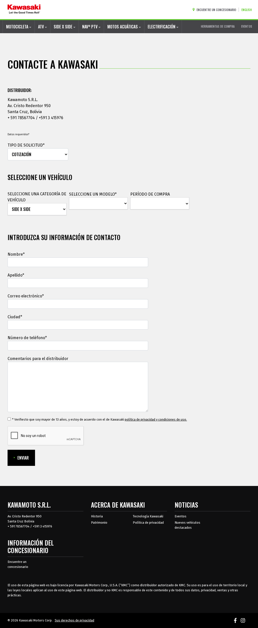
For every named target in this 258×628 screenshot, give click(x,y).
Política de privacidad (148, 522)
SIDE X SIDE (63, 27)
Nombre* (16, 254)
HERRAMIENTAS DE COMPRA (218, 26)
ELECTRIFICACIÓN (162, 27)
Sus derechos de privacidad (74, 620)
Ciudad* (15, 317)
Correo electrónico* (26, 296)
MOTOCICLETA (17, 27)
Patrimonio (99, 522)
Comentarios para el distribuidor (38, 358)
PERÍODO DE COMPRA (150, 194)
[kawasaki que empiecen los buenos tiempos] (24, 9)
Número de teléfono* (27, 337)
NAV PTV (90, 27)
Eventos (180, 516)
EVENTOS (246, 26)
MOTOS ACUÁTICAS (123, 27)
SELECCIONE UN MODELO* (93, 194)
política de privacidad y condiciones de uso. (156, 419)
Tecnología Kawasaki (148, 516)
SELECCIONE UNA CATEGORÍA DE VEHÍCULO (37, 197)
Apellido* (16, 275)
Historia (97, 516)
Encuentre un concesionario (18, 564)
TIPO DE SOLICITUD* (26, 145)
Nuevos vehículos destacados (187, 525)
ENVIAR (23, 458)
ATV (41, 27)
